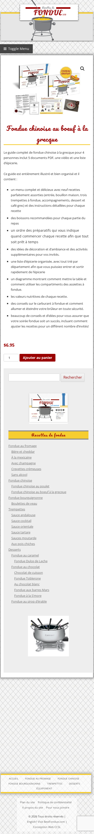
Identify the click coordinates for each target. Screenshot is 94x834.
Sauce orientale (22, 526)
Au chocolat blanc (27, 584)
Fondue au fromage (22, 446)
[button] (82, 68)
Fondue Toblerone (27, 578)
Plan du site (27, 802)
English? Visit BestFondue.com (46, 821)
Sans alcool (19, 474)
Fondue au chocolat (25, 567)
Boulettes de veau (24, 503)
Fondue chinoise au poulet (30, 486)
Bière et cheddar (23, 451)
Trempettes (16, 509)
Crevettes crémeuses (26, 469)
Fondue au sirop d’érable (29, 601)
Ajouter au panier (37, 357)
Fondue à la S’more (27, 595)
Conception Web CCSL (47, 827)
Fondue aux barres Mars (31, 590)
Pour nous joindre (57, 807)
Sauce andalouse (23, 515)
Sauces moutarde (23, 538)
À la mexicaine (21, 457)
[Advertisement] (47, 725)
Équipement (44, 788)
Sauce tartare (20, 532)
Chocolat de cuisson (28, 572)
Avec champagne (23, 463)
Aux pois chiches (23, 544)
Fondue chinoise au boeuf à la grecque (38, 492)
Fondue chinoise (20, 480)
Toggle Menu (18, 48)
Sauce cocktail (21, 521)
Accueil (13, 778)
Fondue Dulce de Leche (30, 561)
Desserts (14, 549)
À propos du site (32, 807)
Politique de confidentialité (55, 802)
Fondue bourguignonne (25, 498)
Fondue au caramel (25, 555)
